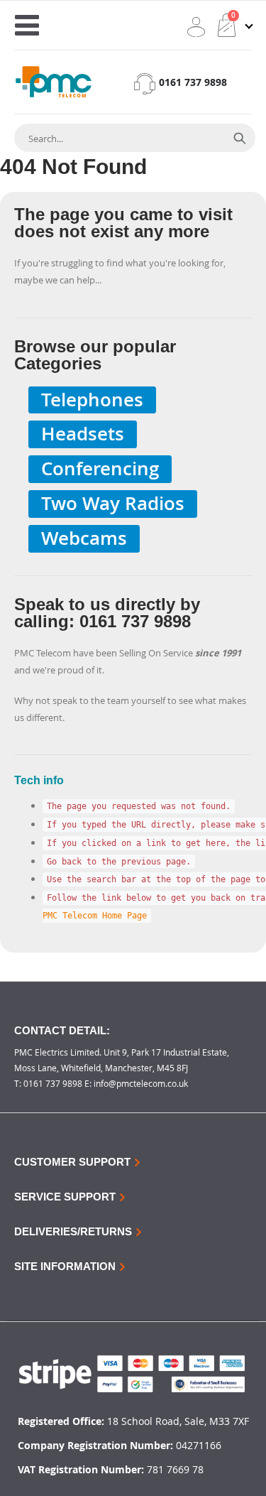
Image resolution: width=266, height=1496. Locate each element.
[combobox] (119, 138)
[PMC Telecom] (53, 82)
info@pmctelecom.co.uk (141, 1083)
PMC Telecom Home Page (95, 916)
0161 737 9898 (193, 82)
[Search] (239, 138)
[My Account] (196, 27)
